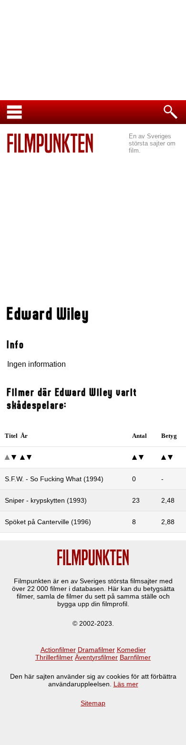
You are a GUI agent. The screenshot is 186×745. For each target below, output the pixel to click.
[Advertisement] (93, 224)
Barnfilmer (135, 657)
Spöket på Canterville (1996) (48, 522)
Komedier (131, 649)
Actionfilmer (58, 649)
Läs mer (126, 684)
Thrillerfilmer (54, 657)
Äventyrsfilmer (96, 657)
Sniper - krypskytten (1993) (46, 500)
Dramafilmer (96, 649)
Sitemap (93, 703)
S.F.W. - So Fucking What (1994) (54, 479)
